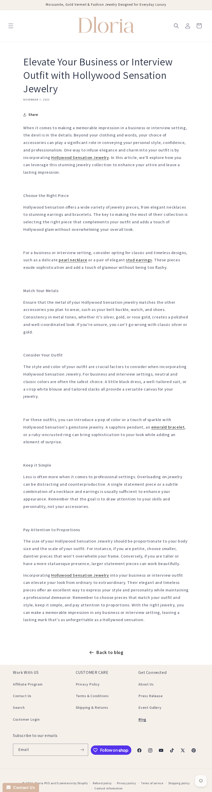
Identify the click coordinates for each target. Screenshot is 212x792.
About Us (146, 684)
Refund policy (102, 783)
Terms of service (152, 783)
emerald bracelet (168, 427)
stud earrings (139, 260)
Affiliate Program (27, 684)
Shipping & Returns (92, 707)
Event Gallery (149, 707)
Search (19, 707)
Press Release (150, 696)
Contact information (108, 788)
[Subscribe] (82, 750)
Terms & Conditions (92, 696)
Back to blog (109, 652)
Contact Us (22, 696)
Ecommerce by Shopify (72, 783)
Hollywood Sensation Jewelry (80, 157)
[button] (11, 26)
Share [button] (33, 114)
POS (47, 783)
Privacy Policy (88, 684)
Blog (142, 719)
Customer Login (26, 719)
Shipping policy (179, 783)
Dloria (39, 783)
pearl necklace (73, 260)
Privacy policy (126, 783)
